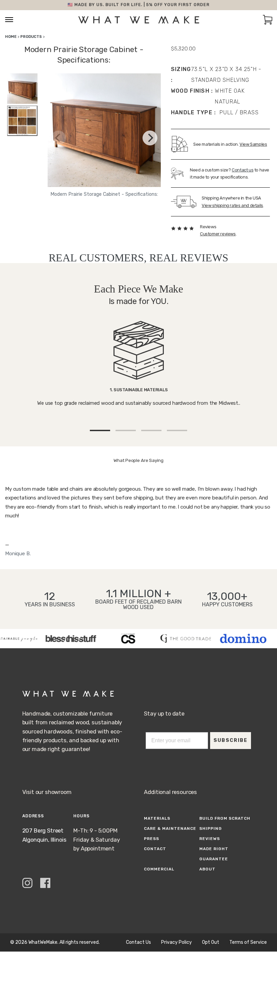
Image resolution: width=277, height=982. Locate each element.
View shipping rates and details (232, 205)
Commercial (159, 869)
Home (11, 36)
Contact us (242, 169)
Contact (155, 848)
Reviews (209, 838)
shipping (210, 828)
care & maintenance (170, 828)
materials (157, 818)
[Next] (150, 138)
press (151, 838)
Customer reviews (218, 233)
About (207, 869)
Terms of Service (248, 942)
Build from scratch (224, 818)
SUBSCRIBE (230, 740)
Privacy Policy (176, 942)
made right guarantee (213, 853)
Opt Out (210, 942)
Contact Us (138, 942)
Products (31, 36)
